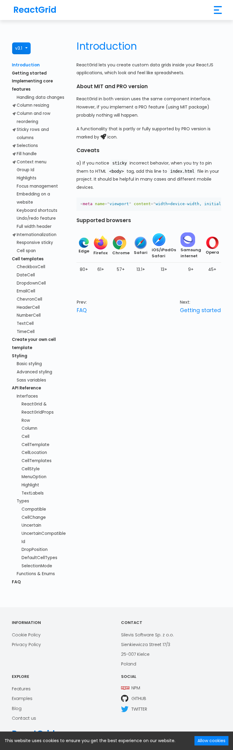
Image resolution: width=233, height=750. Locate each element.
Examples (22, 698)
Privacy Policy (26, 645)
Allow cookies (211, 741)
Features (21, 689)
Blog (17, 708)
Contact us (24, 718)
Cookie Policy (26, 635)
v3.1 (18, 48)
